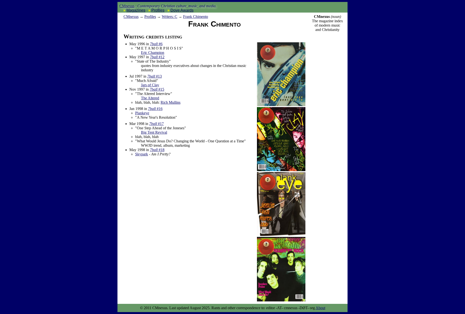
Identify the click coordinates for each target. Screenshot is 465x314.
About (320, 308)
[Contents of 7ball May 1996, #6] (281, 105)
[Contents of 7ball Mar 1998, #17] (281, 300)
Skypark (141, 154)
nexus (131, 17)
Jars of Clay (150, 85)
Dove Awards (182, 10)
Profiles (157, 10)
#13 (154, 76)
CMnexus (126, 6)
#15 (157, 89)
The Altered (150, 98)
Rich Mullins (170, 102)
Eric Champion (152, 53)
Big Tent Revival (154, 132)
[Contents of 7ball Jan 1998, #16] (281, 235)
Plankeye (142, 113)
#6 (156, 44)
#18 (157, 150)
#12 (157, 57)
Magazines (135, 10)
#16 (155, 109)
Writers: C (169, 17)
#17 (156, 124)
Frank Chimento (195, 17)
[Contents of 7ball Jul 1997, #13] (281, 170)
